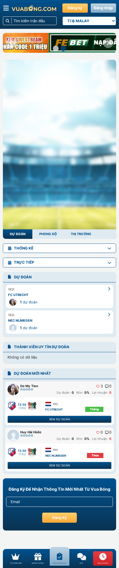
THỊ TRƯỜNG (81, 234)
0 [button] (110, 386)
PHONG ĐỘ (48, 234)
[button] (11, 43)
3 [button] (102, 386)
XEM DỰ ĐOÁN (59, 419)
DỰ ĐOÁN (17, 234)
